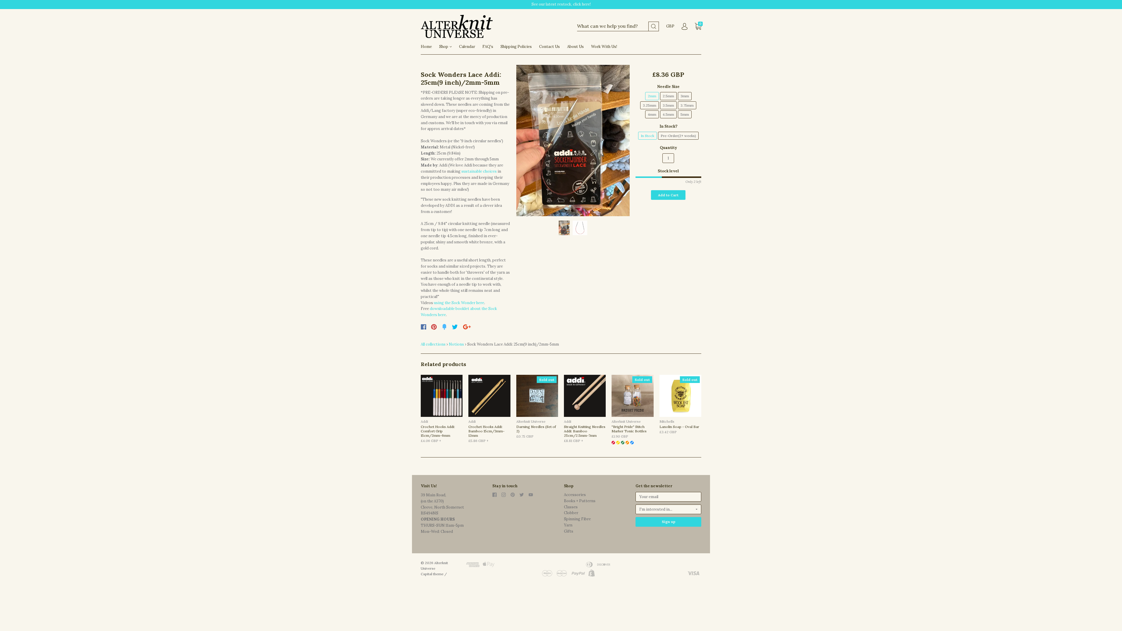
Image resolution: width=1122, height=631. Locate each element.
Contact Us (549, 46)
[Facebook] (423, 327)
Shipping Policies (516, 46)
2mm (652, 96)
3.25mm (649, 105)
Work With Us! (604, 46)
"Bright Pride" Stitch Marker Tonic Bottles (629, 428)
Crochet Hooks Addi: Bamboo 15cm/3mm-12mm (486, 431)
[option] (573, 140)
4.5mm (668, 114)
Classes (571, 507)
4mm (652, 114)
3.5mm (668, 105)
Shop (444, 46)
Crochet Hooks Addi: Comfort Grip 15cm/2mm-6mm (438, 431)
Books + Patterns (579, 500)
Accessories (575, 494)
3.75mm (687, 105)
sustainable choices (479, 171)
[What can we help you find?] (618, 26)
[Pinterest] (434, 327)
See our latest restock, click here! (561, 4)
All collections (433, 344)
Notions (456, 344)
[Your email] (668, 497)
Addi (424, 421)
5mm (685, 114)
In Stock (647, 136)
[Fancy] (444, 327)
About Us (575, 46)
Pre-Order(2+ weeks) (678, 136)
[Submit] (653, 26)
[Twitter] (455, 327)
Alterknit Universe (531, 421)
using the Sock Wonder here (459, 302)
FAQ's (487, 46)
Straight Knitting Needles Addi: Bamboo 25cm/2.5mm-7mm (584, 431)
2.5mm (668, 96)
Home (426, 46)
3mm (685, 96)
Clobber (571, 512)
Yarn (568, 525)
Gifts (568, 531)
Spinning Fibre (577, 518)
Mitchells (666, 421)
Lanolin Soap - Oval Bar (679, 426)
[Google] (467, 327)
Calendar (467, 46)
